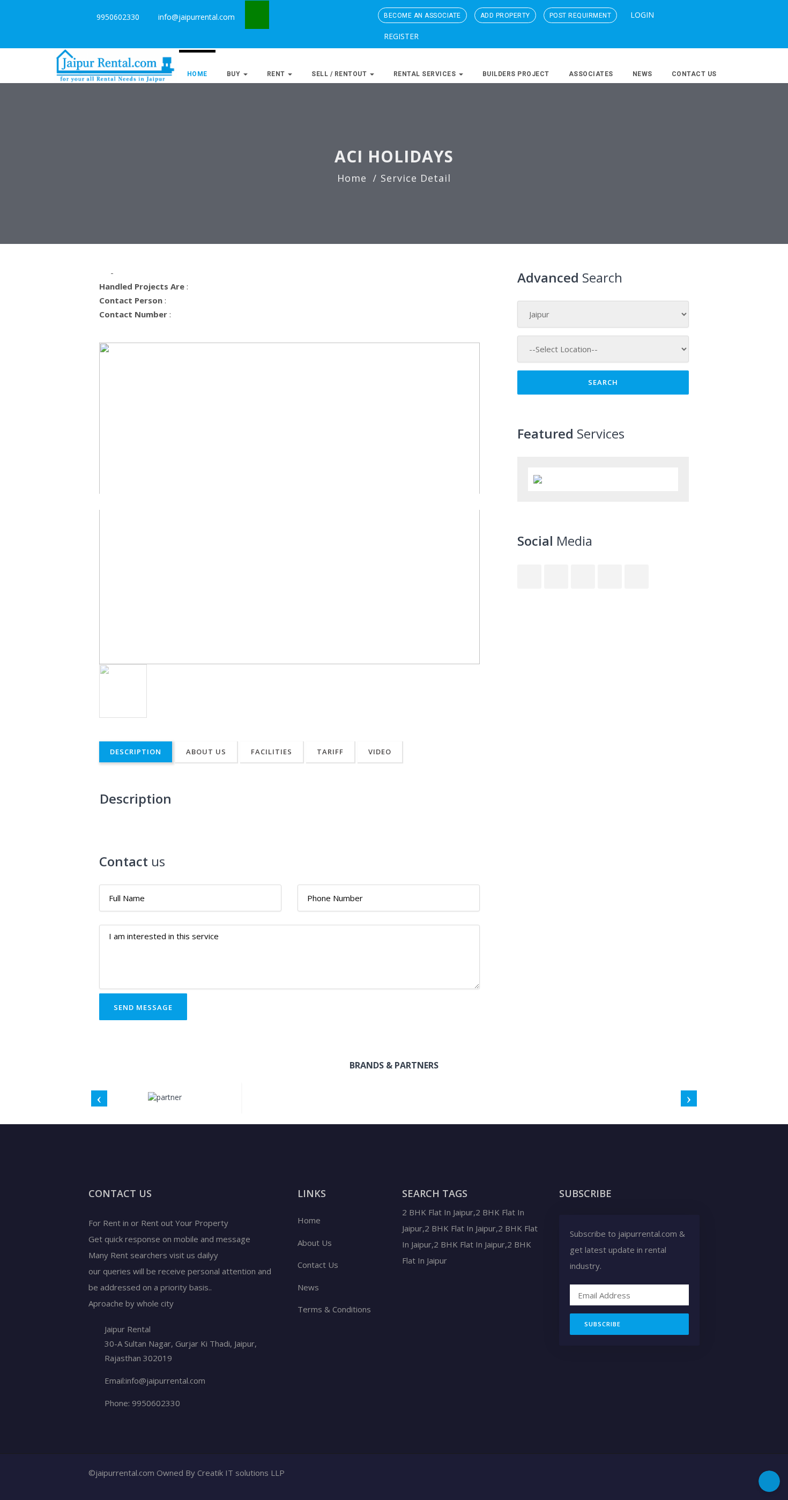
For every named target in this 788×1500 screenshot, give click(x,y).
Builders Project (515, 74)
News (642, 74)
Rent (277, 74)
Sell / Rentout (340, 74)
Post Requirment (580, 15)
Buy (234, 74)
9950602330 (116, 17)
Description (135, 751)
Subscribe (602, 1324)
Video (379, 751)
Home (197, 74)
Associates (591, 74)
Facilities (271, 751)
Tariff (330, 751)
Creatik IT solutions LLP (241, 1472)
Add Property (505, 15)
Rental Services (425, 74)
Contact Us (694, 74)
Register (400, 36)
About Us (206, 751)
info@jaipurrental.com (196, 17)
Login (641, 15)
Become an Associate (422, 15)
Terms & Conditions (334, 1309)
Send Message (143, 1007)
